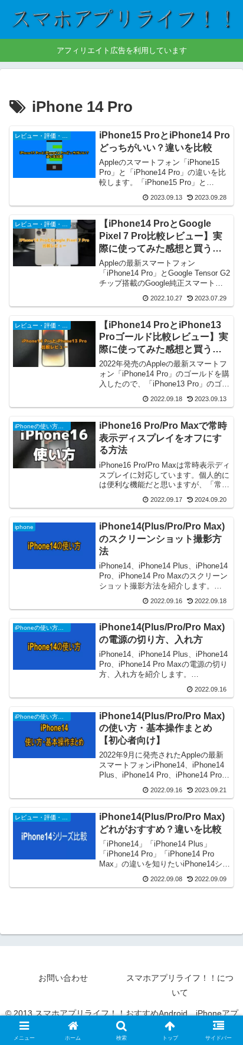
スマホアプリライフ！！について (180, 985)
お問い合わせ (63, 978)
